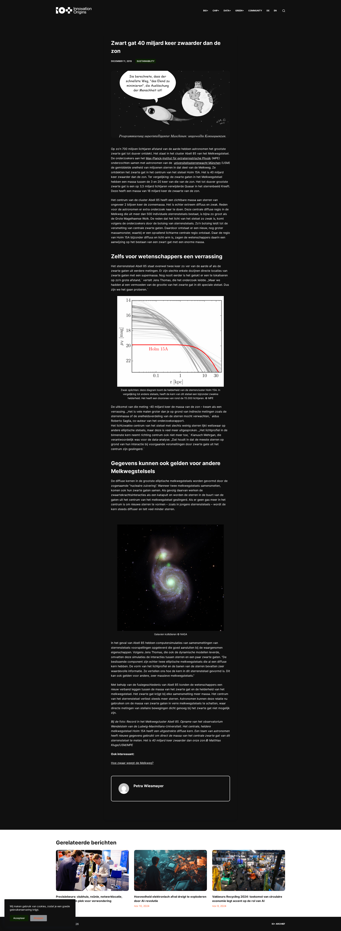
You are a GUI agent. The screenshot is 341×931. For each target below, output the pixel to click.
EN (275, 10)
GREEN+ (239, 10)
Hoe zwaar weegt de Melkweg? (132, 763)
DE (268, 10)
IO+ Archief (278, 923)
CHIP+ (216, 10)
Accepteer (19, 918)
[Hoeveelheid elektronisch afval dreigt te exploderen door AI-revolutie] (170, 870)
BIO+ (205, 10)
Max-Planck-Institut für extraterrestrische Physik (178, 158)
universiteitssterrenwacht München (197, 163)
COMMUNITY (255, 10)
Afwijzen (38, 918)
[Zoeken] (283, 10)
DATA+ (227, 10)
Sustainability (145, 61)
